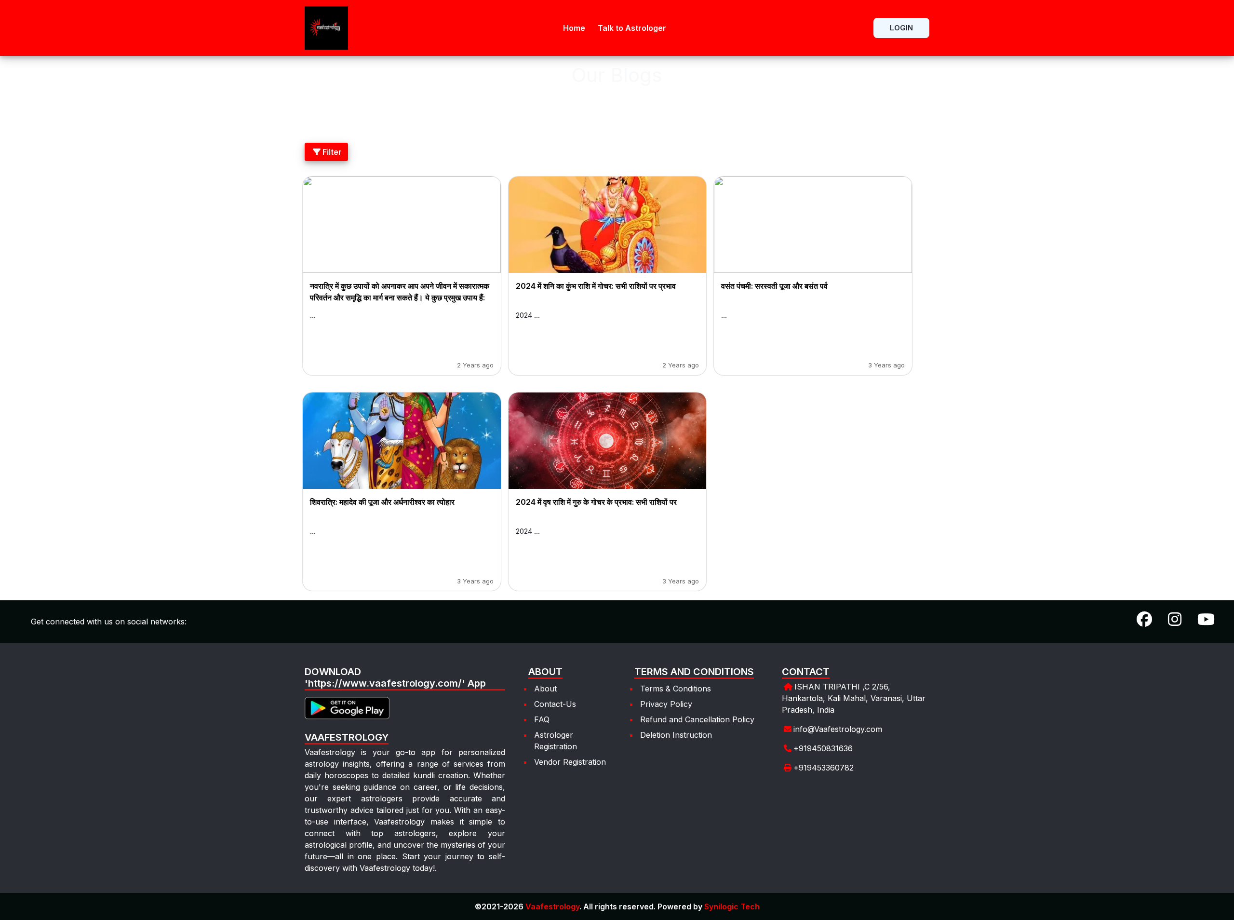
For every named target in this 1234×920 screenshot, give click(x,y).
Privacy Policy (666, 704)
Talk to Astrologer (632, 28)
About (545, 688)
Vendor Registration (570, 762)
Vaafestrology (552, 906)
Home (574, 28)
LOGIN (901, 27)
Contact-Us (555, 704)
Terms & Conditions (675, 688)
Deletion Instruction (676, 735)
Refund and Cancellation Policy (697, 719)
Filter (332, 152)
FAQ (542, 719)
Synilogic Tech (732, 906)
